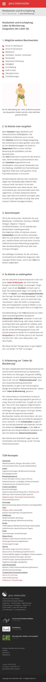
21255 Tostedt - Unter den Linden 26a (14, 607)
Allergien (19, 463)
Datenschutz (6, 655)
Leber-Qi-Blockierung (10, 578)
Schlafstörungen (8, 559)
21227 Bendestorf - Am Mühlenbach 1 (14, 609)
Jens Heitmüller (16, 595)
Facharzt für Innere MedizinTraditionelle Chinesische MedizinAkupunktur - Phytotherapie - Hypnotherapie (16, 601)
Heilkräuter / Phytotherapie (12, 580)
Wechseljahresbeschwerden (25, 497)
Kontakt (4, 650)
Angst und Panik (17, 549)
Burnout (27, 549)
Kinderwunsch (34, 492)
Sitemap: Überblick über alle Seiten (13, 648)
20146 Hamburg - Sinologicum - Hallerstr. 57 (16, 605)
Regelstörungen (8, 497)
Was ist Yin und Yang (9, 575)
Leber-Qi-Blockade (15, 282)
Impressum (5, 652)
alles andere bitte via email (10, 669)
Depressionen (7, 552)
